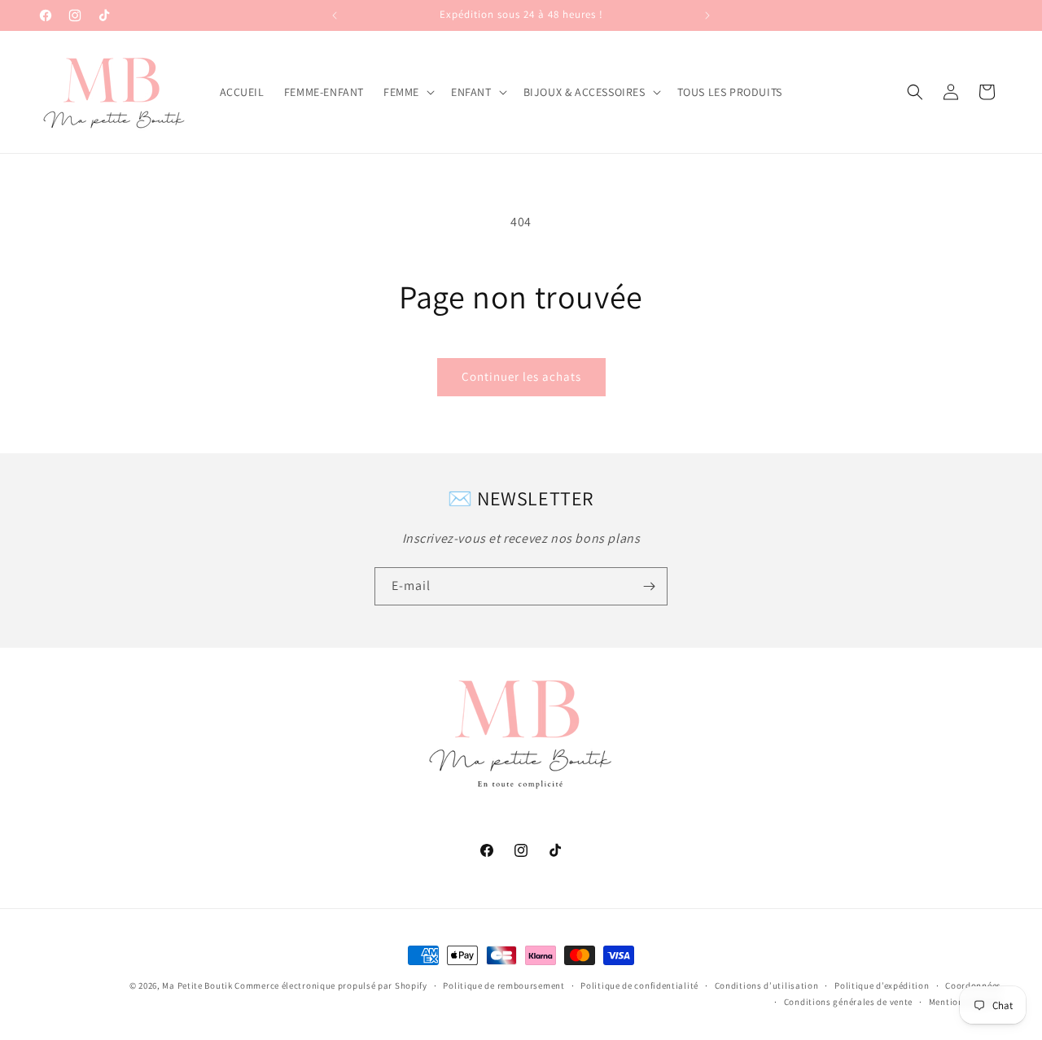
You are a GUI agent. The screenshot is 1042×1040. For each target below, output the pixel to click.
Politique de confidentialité (639, 985)
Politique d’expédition (881, 985)
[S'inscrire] (649, 586)
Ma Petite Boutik (197, 985)
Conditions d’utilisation (767, 985)
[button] (407, 92)
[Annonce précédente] (334, 15)
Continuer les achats (521, 376)
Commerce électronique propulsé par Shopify (330, 985)
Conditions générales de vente (848, 1001)
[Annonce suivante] (707, 15)
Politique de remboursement (503, 985)
